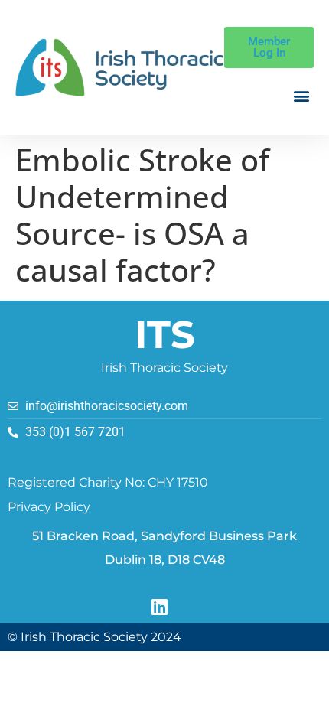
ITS (165, 334)
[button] (301, 96)
